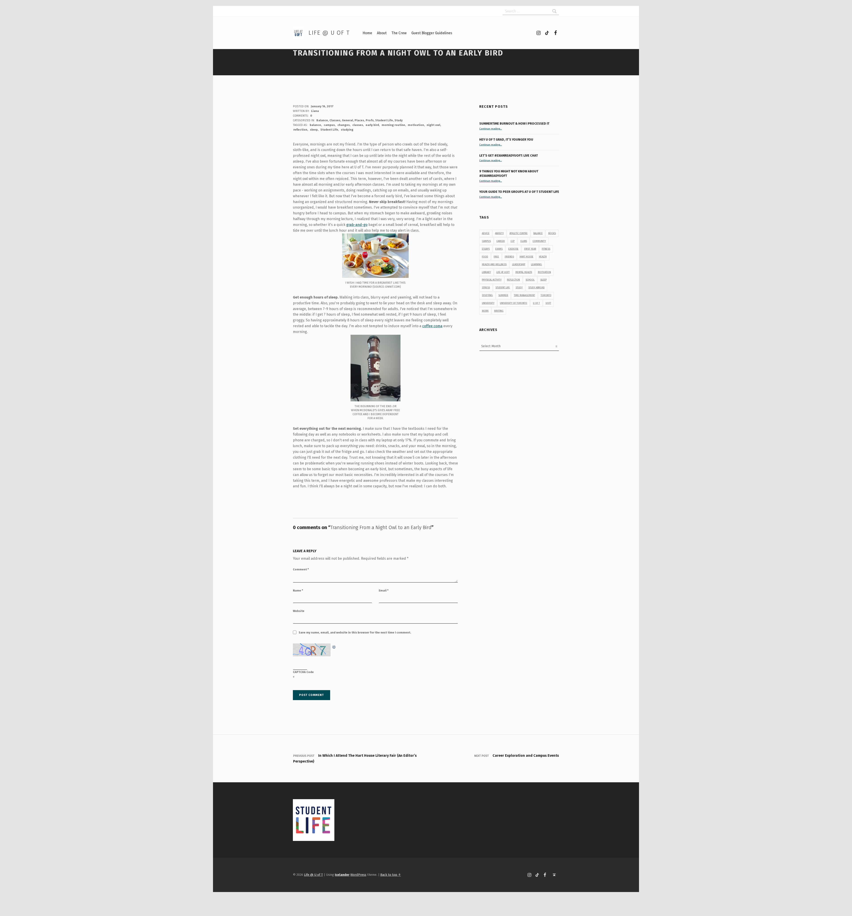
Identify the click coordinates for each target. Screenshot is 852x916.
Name (298, 590)
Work (485, 310)
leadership (518, 264)
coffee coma (432, 326)
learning (536, 264)
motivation (416, 125)
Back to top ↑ (390, 875)
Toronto (546, 295)
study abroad (536, 287)
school (530, 279)
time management (524, 295)
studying (347, 129)
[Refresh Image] (334, 646)
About (382, 33)
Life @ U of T (329, 32)
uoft (548, 303)
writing (498, 310)
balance (315, 125)
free (496, 256)
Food (485, 256)
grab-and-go (356, 225)
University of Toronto (513, 303)
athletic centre (518, 233)
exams (499, 248)
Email (384, 590)
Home (367, 33)
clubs (523, 241)
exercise (513, 248)
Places (359, 120)
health (543, 256)
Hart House (526, 256)
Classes (334, 120)
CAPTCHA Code (303, 672)
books (552, 233)
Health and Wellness (494, 264)
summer (503, 295)
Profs (370, 120)
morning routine (393, 125)
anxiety (499, 233)
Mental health (523, 272)
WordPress (358, 875)
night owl (433, 125)
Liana (315, 111)
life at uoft (503, 272)
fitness (546, 248)
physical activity (491, 279)
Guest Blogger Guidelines (431, 33)
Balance (322, 120)
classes (357, 125)
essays (486, 248)
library (486, 272)
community (539, 241)
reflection (300, 129)
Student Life (384, 120)
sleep (314, 129)
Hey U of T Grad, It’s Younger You (506, 139)
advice (485, 233)
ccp (513, 241)
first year (530, 248)
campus (329, 125)
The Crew (398, 33)
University (488, 303)
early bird (372, 125)
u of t (536, 303)
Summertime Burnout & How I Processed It (514, 123)
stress (486, 287)
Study (398, 120)
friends (509, 256)
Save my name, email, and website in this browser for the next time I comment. (355, 632)
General (347, 120)
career (500, 241)
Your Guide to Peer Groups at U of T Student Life (519, 192)
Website (298, 611)
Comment (301, 569)
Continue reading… (490, 128)
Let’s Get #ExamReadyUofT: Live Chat (508, 155)
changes (343, 125)
